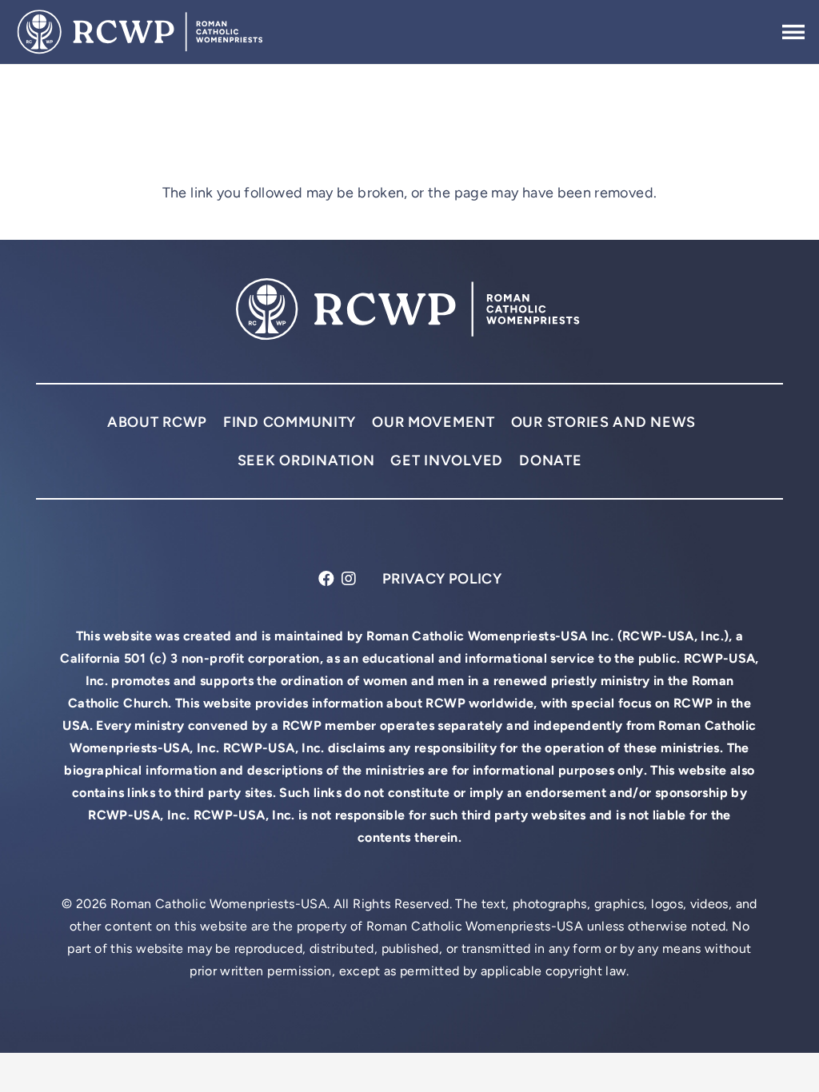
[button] (794, 32)
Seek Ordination (306, 460)
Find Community (289, 421)
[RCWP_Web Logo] (141, 32)
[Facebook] (327, 579)
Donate (550, 460)
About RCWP (157, 421)
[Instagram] (349, 579)
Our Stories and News (603, 421)
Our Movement (433, 421)
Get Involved (446, 460)
